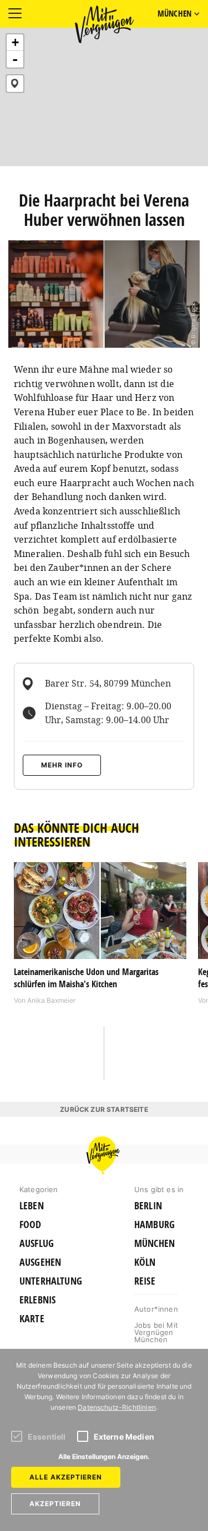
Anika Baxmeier (51, 1000)
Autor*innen (156, 1309)
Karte (31, 1319)
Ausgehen (40, 1262)
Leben (31, 1206)
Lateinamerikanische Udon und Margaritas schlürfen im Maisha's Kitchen (86, 978)
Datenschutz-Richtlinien (117, 1407)
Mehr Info (62, 765)
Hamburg (154, 1225)
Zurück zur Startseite (104, 1109)
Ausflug (36, 1244)
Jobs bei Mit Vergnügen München (156, 1332)
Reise (144, 1281)
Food (30, 1225)
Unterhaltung (50, 1281)
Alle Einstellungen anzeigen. (104, 1456)
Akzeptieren (55, 1503)
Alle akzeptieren (65, 1477)
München (154, 1244)
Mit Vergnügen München (104, 24)
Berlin (148, 1206)
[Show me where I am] (15, 83)
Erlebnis (37, 1300)
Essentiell (47, 1436)
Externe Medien (124, 1436)
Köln (145, 1262)
